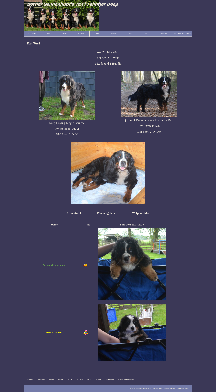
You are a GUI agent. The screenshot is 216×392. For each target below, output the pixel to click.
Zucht (98, 33)
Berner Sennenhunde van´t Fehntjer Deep (72, 4)
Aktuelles (48, 33)
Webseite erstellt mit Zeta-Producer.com (176, 388)
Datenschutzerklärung (182, 33)
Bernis (64, 33)
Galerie (81, 33)
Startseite (32, 33)
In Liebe (114, 33)
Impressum (164, 33)
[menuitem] (32, 33)
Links (131, 33)
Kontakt (147, 33)
